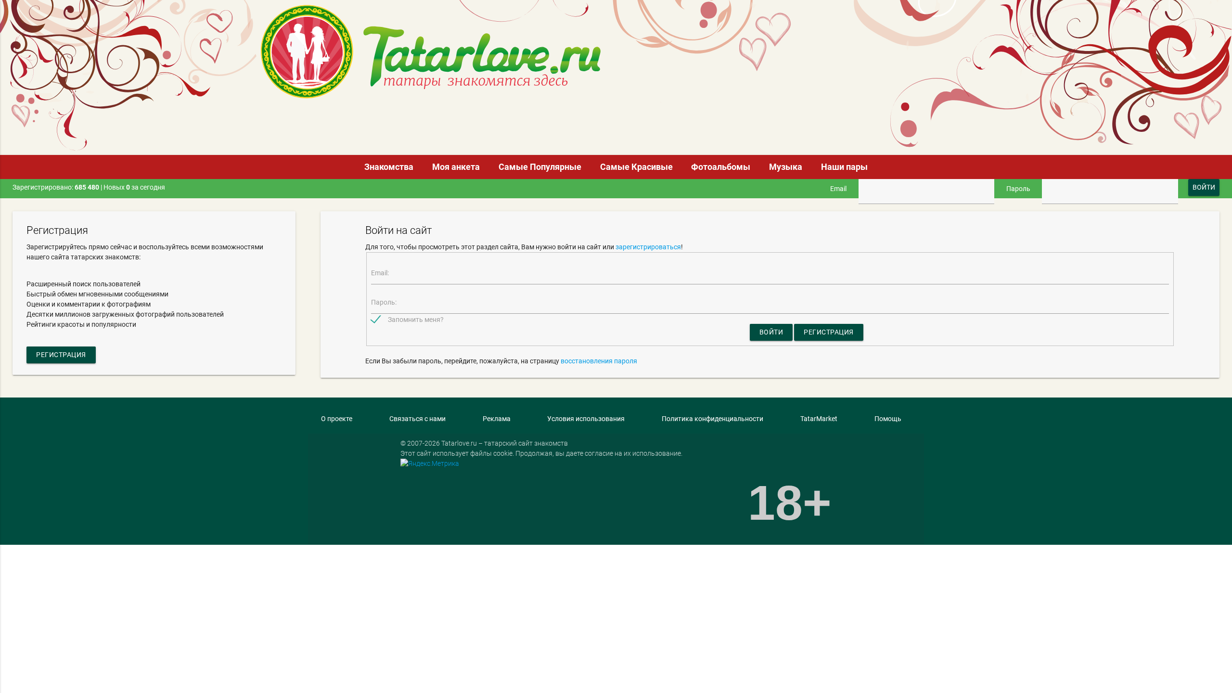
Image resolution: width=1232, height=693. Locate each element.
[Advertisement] (363, 123)
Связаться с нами (417, 419)
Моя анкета (456, 167)
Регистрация (61, 355)
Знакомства (388, 167)
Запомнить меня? (416, 319)
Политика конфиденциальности (712, 419)
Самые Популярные (540, 167)
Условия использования (586, 419)
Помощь (887, 419)
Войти (771, 332)
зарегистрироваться (648, 247)
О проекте (336, 419)
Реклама (497, 419)
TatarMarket (818, 419)
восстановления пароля (599, 361)
